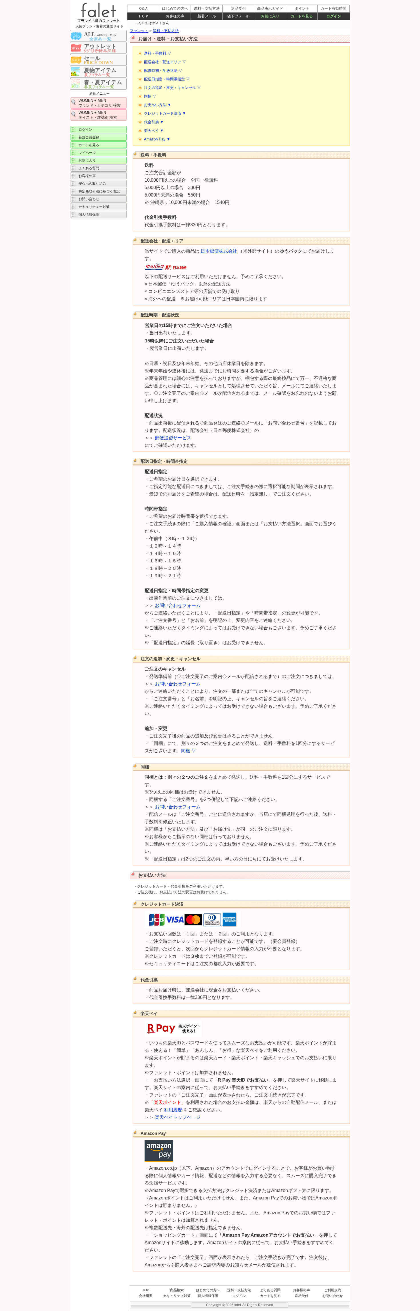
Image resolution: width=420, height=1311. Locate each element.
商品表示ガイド (270, 8)
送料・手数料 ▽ (157, 53)
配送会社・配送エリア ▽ (165, 62)
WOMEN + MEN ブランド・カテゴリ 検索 (100, 103)
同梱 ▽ (150, 96)
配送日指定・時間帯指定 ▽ (167, 79)
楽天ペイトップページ (178, 1117)
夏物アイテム (100, 70)
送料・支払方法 (239, 1290)
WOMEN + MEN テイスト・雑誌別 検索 (98, 115)
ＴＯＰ (143, 16)
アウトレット (100, 46)
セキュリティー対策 (94, 207)
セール (92, 58)
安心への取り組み (92, 184)
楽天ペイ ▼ (154, 130)
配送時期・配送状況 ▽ (163, 70)
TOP (145, 1290)
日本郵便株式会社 (219, 251)
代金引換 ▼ (154, 122)
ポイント (302, 8)
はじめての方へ (208, 1290)
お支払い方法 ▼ (157, 105)
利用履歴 (173, 1109)
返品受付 (301, 1296)
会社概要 (146, 1296)
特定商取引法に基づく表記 (99, 191)
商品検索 (177, 1290)
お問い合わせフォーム (178, 605)
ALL (100, 34)
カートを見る (270, 1296)
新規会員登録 (89, 137)
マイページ (87, 153)
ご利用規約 (332, 1290)
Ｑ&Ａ (143, 8)
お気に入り (87, 160)
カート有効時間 (334, 8)
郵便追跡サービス (173, 437)
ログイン (239, 1296)
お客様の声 (301, 1290)
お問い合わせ (332, 1296)
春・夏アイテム (103, 82)
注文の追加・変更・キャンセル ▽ (172, 88)
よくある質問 (270, 1290)
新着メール (206, 16)
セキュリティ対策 (177, 1296)
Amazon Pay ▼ (157, 139)
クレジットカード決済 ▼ (165, 113)
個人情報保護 (208, 1296)
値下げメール (238, 16)
